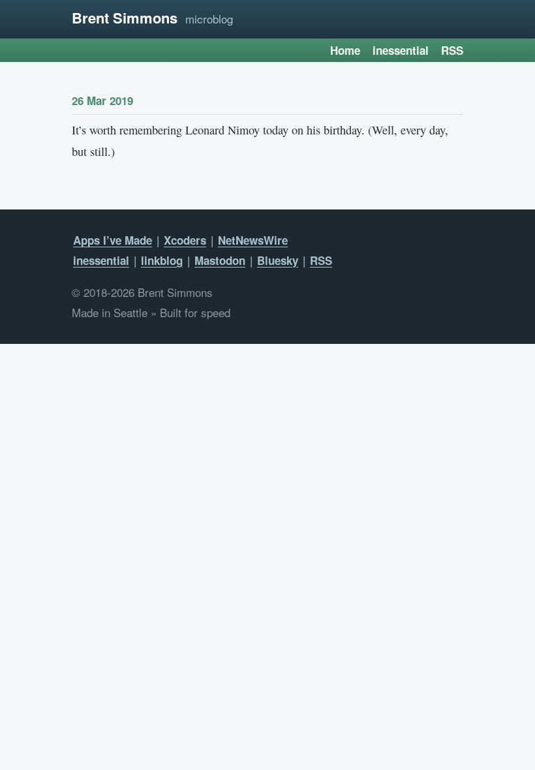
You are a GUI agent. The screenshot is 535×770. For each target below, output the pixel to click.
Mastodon (219, 260)
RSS (452, 50)
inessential (401, 50)
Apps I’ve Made (112, 240)
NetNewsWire (253, 240)
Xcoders (185, 240)
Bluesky (277, 260)
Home (345, 50)
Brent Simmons (124, 17)
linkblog (162, 260)
